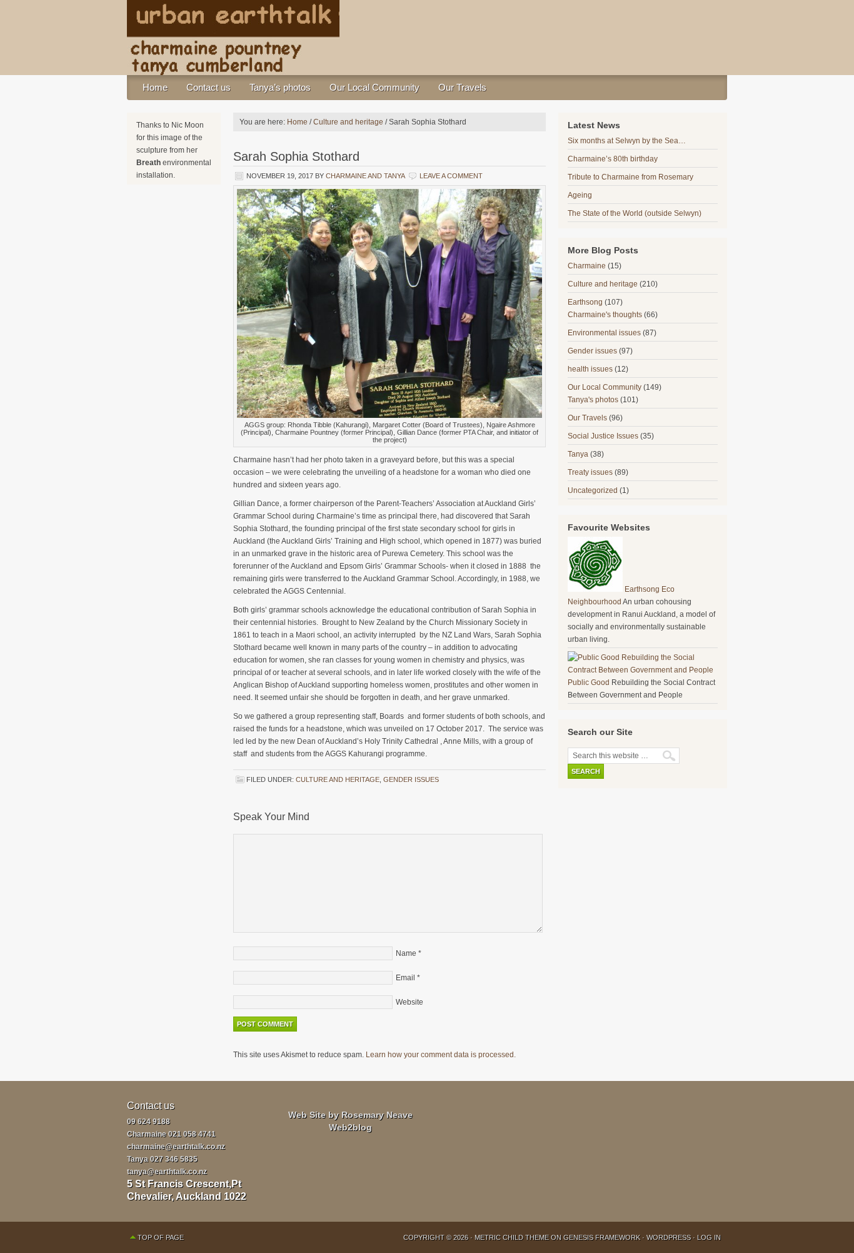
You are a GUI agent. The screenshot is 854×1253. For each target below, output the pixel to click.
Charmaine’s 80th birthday (613, 159)
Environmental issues (604, 332)
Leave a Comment (451, 176)
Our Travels (462, 87)
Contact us (208, 87)
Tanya (578, 454)
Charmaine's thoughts (605, 314)
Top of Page (161, 1237)
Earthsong (585, 302)
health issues (590, 369)
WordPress (668, 1237)
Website (409, 1002)
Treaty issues (590, 472)
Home (155, 87)
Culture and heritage (337, 779)
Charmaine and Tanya (365, 176)
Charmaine (587, 265)
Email (405, 977)
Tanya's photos (593, 399)
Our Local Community (374, 87)
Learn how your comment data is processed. (441, 1054)
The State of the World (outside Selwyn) (634, 213)
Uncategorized (593, 490)
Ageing (580, 195)
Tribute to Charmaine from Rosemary (630, 177)
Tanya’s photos (280, 87)
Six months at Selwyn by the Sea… (627, 140)
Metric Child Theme (512, 1237)
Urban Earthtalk (427, 37)
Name (406, 953)
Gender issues (411, 779)
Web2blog (350, 1127)
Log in (709, 1237)
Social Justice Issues (603, 436)
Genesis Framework (601, 1237)
